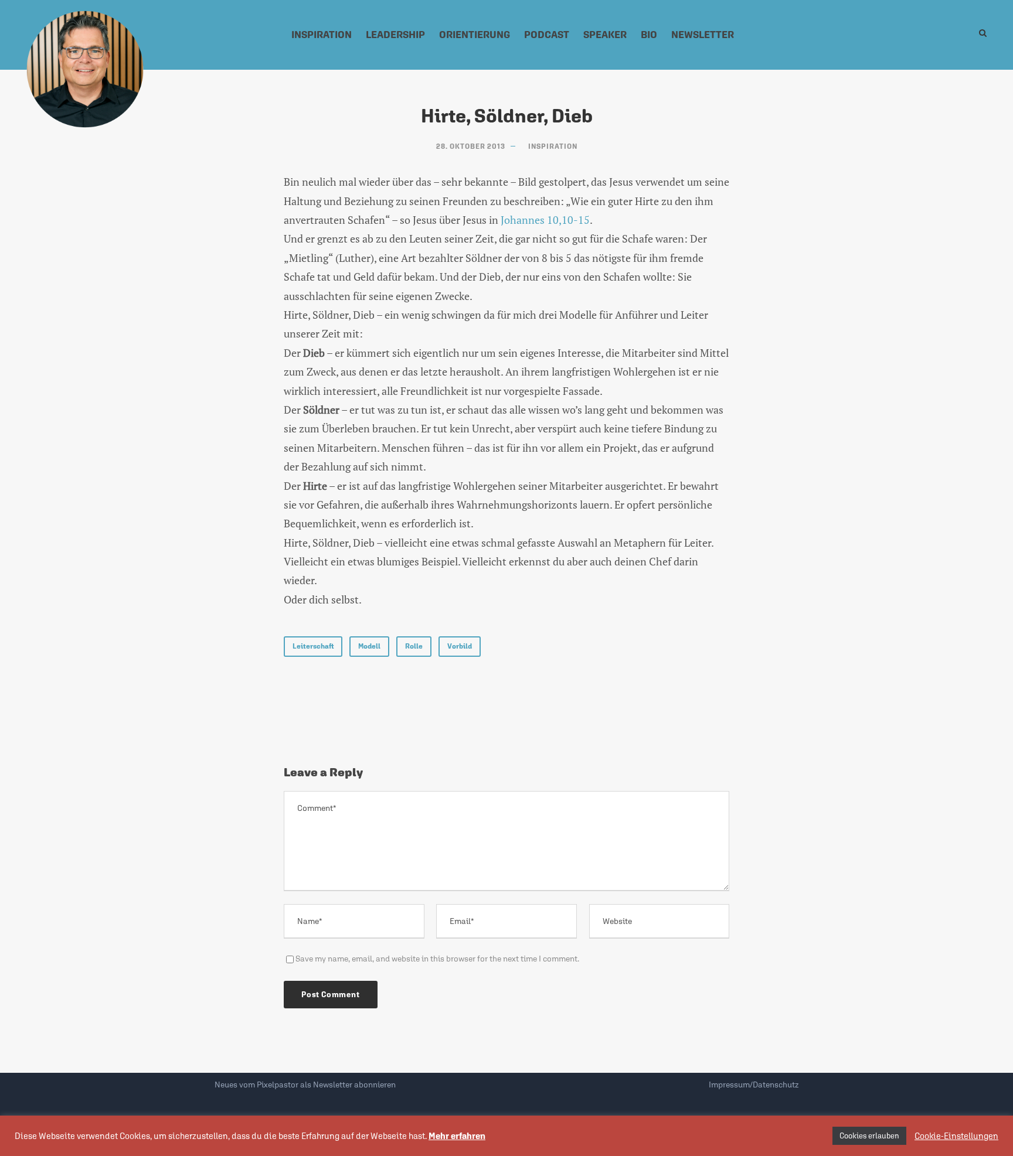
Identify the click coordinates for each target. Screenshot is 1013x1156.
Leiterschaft (313, 646)
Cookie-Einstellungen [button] (956, 1136)
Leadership (395, 34)
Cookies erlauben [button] (869, 1135)
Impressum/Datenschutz (753, 1084)
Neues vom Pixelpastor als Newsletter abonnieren (305, 1084)
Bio (649, 34)
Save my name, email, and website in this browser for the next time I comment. (437, 958)
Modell (369, 646)
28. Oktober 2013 (470, 146)
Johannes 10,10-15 (545, 220)
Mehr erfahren (457, 1136)
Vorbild (459, 646)
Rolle (414, 646)
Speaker (605, 34)
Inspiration (321, 34)
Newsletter (702, 34)
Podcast (546, 34)
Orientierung (474, 34)
